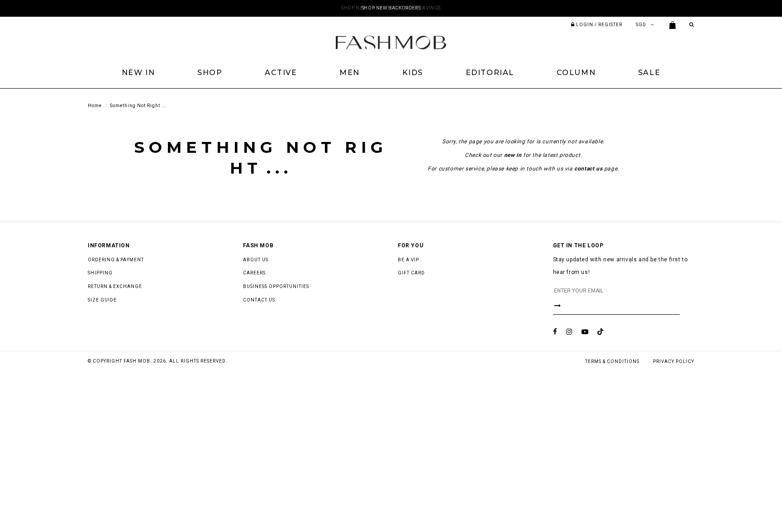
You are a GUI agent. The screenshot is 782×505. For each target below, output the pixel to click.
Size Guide (102, 299)
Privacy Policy (673, 361)
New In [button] (138, 72)
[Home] (391, 42)
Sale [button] (649, 72)
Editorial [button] (490, 72)
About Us (255, 259)
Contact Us (259, 299)
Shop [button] (209, 72)
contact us (588, 168)
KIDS (412, 72)
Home (95, 105)
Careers (254, 272)
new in (513, 155)
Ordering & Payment (116, 259)
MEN (349, 72)
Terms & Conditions (612, 361)
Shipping (100, 272)
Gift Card (411, 272)
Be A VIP (408, 259)
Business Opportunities (276, 286)
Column (576, 72)
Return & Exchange (115, 286)
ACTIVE (281, 72)
